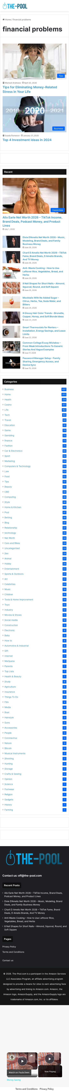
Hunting (8, 763)
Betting (8, 517)
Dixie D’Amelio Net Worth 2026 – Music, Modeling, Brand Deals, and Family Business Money (44, 240)
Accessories (10, 727)
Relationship (10, 527)
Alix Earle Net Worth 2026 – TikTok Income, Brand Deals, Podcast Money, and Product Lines (32, 221)
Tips (6, 481)
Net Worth (9, 538)
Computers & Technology (17, 466)
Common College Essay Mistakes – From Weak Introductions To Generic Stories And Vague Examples (43, 346)
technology (10, 533)
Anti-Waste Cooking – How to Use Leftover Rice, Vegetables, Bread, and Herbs (43, 271)
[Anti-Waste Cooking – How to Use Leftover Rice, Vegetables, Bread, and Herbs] (11, 273)
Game (7, 430)
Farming (8, 809)
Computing (10, 497)
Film (6, 702)
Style (7, 502)
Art (6, 579)
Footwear (9, 789)
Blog (6, 522)
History (8, 804)
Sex (6, 553)
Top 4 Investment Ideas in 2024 (27, 140)
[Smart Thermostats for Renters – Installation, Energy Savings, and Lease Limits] (11, 332)
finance (8, 440)
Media (7, 707)
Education (9, 425)
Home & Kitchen (12, 507)
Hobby (7, 563)
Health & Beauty (12, 676)
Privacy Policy (9, 946)
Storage (8, 768)
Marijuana (9, 661)
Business (9, 389)
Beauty (8, 486)
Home (7, 19)
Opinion (8, 779)
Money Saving (22, 1057)
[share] (31, 1055)
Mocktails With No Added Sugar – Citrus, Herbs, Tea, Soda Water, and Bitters (42, 301)
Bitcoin (8, 748)
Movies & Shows (13, 615)
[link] (12, 1057)
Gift (6, 651)
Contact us (7, 960)
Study (7, 681)
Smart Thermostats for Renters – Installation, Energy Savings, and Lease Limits (44, 330)
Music (7, 589)
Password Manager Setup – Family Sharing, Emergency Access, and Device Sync (41, 361)
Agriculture (10, 686)
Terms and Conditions (13, 952)
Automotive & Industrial (16, 645)
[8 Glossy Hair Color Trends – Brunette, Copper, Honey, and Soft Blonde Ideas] (11, 318)
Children (8, 594)
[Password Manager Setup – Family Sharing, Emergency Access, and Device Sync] (11, 363)
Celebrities (9, 584)
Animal (7, 558)
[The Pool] (15, 5)
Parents (8, 666)
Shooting (9, 758)
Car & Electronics (13, 451)
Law (6, 471)
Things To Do (11, 697)
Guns (7, 722)
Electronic (9, 630)
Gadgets (8, 799)
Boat (6, 712)
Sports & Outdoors (13, 574)
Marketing (9, 461)
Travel (7, 420)
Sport (7, 456)
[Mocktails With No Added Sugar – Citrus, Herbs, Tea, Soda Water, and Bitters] (11, 302)
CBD (6, 492)
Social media (11, 620)
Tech (7, 415)
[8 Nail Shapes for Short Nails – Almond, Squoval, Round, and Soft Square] (11, 288)
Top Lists (9, 671)
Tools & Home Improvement (18, 599)
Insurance (9, 692)
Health (7, 399)
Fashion (8, 445)
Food (6, 476)
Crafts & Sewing (12, 774)
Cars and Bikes (12, 543)
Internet (8, 656)
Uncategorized (12, 548)
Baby (7, 635)
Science (8, 784)
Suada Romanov (12, 135)
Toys (6, 604)
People (8, 733)
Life (6, 409)
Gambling (9, 435)
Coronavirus (10, 738)
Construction (11, 625)
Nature (8, 743)
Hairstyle (9, 717)
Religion (8, 794)
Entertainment (11, 568)
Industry (8, 609)
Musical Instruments (14, 753)
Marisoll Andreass (13, 83)
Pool (6, 512)
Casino (8, 404)
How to (8, 640)
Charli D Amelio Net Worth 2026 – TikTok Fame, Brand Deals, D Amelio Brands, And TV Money (44, 256)
